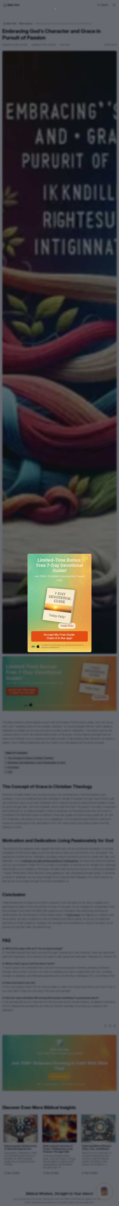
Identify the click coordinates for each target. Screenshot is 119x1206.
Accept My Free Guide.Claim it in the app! (59, 636)
